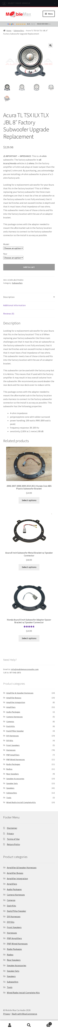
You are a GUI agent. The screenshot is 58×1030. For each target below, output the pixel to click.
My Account (9, 1025)
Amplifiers (10, 707)
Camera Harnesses (14, 716)
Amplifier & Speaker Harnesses (19, 693)
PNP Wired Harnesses (15, 759)
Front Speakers (13, 745)
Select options (29, 500)
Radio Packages (13, 764)
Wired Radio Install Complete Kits (21, 802)
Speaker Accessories (15, 778)
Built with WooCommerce (24, 1013)
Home (8, 30)
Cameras (10, 721)
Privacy (10, 833)
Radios (9, 769)
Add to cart (29, 267)
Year (5, 253)
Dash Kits (10, 726)
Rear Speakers (12, 774)
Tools (8, 797)
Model (6, 244)
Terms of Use (13, 839)
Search (29, 1025)
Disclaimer (12, 828)
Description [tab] (8, 297)
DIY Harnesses (12, 735)
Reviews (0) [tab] (8, 313)
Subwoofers (19, 30)
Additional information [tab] (14, 305)
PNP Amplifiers (12, 755)
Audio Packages (13, 712)
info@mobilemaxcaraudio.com (25, 669)
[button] (50, 45)
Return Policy (13, 844)
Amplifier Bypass (13, 697)
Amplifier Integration (15, 702)
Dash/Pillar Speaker (15, 731)
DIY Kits (9, 740)
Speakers (10, 788)
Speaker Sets (12, 783)
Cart (45, 1023)
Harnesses (10, 750)
